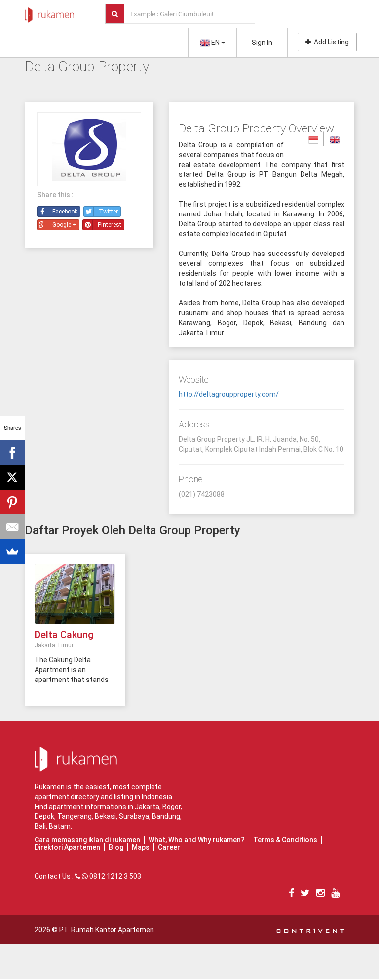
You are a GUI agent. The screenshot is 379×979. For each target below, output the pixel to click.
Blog (116, 847)
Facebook (64, 211)
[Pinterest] (12, 502)
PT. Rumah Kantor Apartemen (106, 930)
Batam (60, 826)
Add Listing (330, 42)
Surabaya (134, 816)
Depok (44, 816)
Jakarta (147, 806)
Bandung (166, 816)
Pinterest (109, 224)
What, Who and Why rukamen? (197, 840)
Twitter (108, 211)
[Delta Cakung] (75, 593)
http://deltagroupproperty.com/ (229, 394)
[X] (12, 477)
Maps (141, 847)
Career (169, 847)
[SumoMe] (12, 551)
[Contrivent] (310, 930)
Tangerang (74, 816)
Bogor (171, 806)
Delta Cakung (64, 634)
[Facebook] (12, 452)
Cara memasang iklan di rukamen (87, 840)
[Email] (12, 526)
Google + (64, 224)
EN (215, 42)
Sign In (262, 42)
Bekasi (105, 816)
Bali (40, 826)
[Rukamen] (49, 12)
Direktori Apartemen (67, 847)
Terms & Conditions (285, 840)
